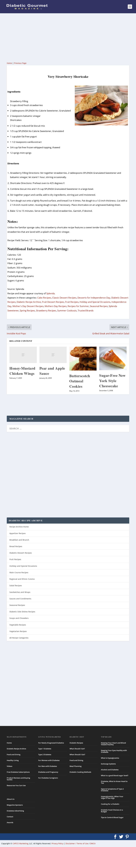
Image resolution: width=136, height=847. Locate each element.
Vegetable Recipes (17, 625)
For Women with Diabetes (49, 760)
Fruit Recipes (71, 301)
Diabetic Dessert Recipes (20, 553)
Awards (10, 822)
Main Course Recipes (18, 572)
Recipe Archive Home (19, 526)
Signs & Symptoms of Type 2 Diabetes (112, 790)
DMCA (92, 843)
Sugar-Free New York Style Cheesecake (112, 380)
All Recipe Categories (18, 638)
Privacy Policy (57, 843)
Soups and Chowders (19, 618)
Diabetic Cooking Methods (80, 772)
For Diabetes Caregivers (48, 778)
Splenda (50, 293)
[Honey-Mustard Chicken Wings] (23, 355)
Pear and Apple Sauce (52, 371)
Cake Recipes (44, 297)
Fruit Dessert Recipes (53, 301)
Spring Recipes (27, 310)
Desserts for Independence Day (93, 297)
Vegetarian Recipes (18, 631)
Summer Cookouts (67, 310)
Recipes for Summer (78, 306)
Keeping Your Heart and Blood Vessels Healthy (113, 744)
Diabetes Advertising (15, 811)
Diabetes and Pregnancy (48, 772)
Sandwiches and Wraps (19, 592)
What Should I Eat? (77, 748)
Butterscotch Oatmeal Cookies (79, 381)
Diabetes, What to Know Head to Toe (114, 782)
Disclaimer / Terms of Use (76, 843)
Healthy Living (13, 760)
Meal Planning (75, 766)
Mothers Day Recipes (56, 306)
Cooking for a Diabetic (110, 804)
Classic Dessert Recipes (64, 297)
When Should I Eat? (77, 754)
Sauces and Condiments (20, 598)
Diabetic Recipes (76, 743)
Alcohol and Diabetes (109, 769)
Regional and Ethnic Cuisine (22, 579)
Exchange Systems (108, 764)
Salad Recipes (15, 585)
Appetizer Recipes (17, 533)
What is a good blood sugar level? (114, 775)
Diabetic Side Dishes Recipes (22, 611)
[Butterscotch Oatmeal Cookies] (83, 359)
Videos (9, 766)
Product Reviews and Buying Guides (18, 779)
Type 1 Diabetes (44, 748)
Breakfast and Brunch (19, 540)
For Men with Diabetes (47, 766)
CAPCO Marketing (20, 843)
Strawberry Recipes (46, 310)
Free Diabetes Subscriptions (18, 772)
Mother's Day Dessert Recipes (28, 306)
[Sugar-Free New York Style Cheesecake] (112, 358)
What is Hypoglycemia (110, 758)
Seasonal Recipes (99, 306)
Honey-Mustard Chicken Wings (22, 371)
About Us (10, 799)
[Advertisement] (68, 37)
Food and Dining (13, 754)
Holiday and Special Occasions (95, 301)
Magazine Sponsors (15, 805)
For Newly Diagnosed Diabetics (51, 743)
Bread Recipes (15, 546)
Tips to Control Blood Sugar (112, 817)
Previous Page (20, 63)
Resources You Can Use (16, 785)
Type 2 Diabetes (44, 754)
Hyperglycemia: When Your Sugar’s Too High (112, 797)
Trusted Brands (86, 310)
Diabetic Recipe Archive (29, 301)
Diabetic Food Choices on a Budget (112, 811)
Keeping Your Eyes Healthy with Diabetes (114, 751)
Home (9, 63)
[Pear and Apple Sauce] (53, 355)
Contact (10, 816)
